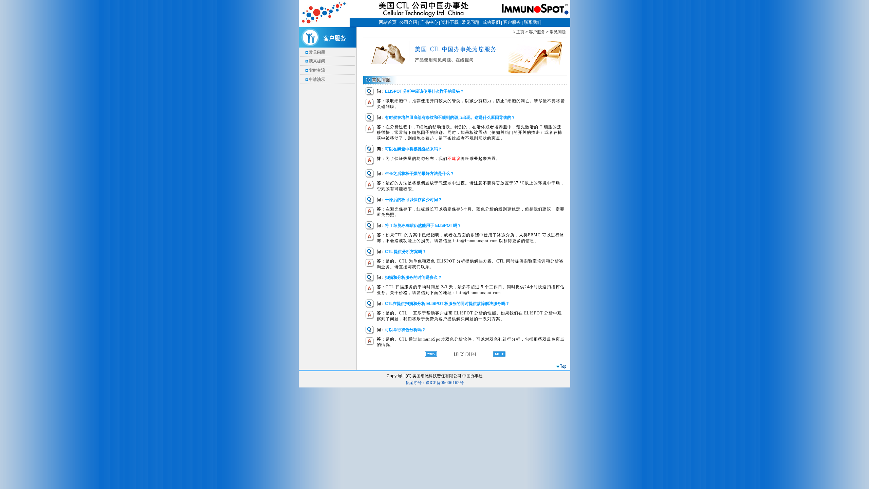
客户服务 (512, 22)
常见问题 (470, 22)
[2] (462, 354)
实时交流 (317, 70)
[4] (473, 354)
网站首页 (387, 22)
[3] (468, 354)
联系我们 (532, 22)
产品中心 (429, 22)
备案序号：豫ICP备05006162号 (434, 382)
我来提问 (317, 61)
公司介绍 (408, 22)
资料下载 (450, 22)
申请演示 (317, 79)
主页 (520, 32)
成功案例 (491, 22)
